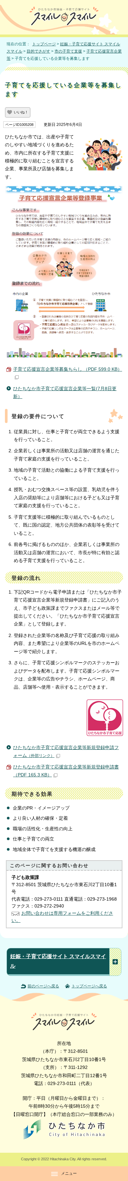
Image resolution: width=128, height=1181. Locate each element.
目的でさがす (38, 51)
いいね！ (21, 112)
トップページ (44, 44)
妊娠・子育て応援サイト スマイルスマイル (58, 961)
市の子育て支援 (68, 51)
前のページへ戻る (43, 986)
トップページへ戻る (89, 986)
